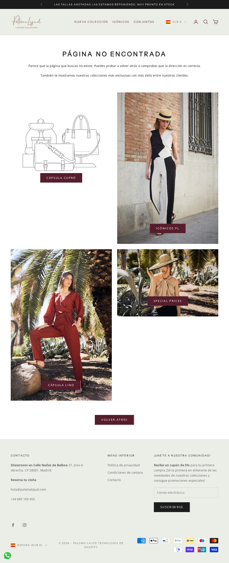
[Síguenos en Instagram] (24, 525)
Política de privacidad (124, 465)
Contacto (114, 480)
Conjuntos (144, 21)
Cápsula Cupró (61, 178)
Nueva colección (91, 21)
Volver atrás (114, 420)
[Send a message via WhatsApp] (7, 555)
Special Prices (168, 301)
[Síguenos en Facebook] (13, 525)
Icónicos (120, 21)
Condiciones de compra (125, 472)
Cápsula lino (61, 385)
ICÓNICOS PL (168, 228)
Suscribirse (171, 507)
